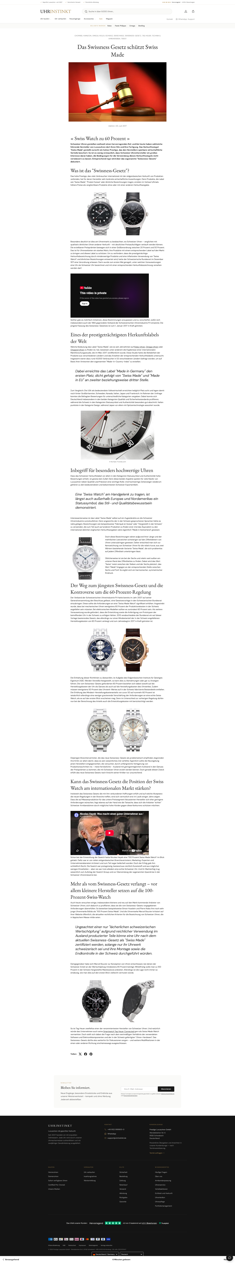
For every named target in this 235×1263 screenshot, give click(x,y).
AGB (64, 1245)
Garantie (122, 1201)
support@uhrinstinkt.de (117, 1138)
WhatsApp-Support (186, 19)
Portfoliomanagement (163, 1206)
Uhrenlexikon (160, 1197)
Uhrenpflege (160, 1201)
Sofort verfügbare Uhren (57, 1180)
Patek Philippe (120, 26)
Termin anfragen (156, 1153)
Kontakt (170, 19)
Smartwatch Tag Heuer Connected (118, 1031)
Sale (101, 19)
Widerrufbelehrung (54, 1245)
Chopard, (79, 36)
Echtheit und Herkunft (163, 1193)
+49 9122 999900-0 (116, 1129)
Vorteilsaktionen (161, 1189)
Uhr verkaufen (60, 19)
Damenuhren (53, 1176)
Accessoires (89, 19)
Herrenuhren (53, 1172)
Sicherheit (123, 1172)
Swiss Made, (119, 36)
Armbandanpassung (163, 1180)
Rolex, (102, 36)
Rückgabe (123, 1197)
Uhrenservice (160, 1185)
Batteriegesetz (93, 1245)
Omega (132, 26)
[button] (193, 11)
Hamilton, (87, 36)
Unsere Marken (54, 1189)
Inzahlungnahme (90, 1176)
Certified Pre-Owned (56, 1185)
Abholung (123, 1193)
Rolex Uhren (139, 347)
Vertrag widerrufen (106, 1245)
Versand (122, 1189)
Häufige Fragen (161, 1172)
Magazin (109, 19)
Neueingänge (75, 19)
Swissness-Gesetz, (133, 36)
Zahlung (122, 1180)
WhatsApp (112, 1134)
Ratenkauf (123, 1185)
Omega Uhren (152, 347)
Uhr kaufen (44, 19)
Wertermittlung (90, 1180)
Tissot (124, 39)
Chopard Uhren (77, 350)
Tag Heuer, (147, 36)
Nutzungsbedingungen (130, 1095)
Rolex (109, 26)
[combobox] (127, 11)
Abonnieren (166, 1089)
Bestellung (123, 1176)
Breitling (141, 26)
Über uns (158, 1176)
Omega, (95, 36)
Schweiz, (109, 36)
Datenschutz (72, 1245)
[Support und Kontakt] (229, 1257)
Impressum (82, 1245)
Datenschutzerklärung (167, 1094)
